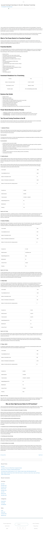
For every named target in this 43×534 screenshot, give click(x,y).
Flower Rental (3, 501)
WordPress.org (3, 515)
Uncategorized (4, 6)
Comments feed (3, 513)
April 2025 (2, 466)
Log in (2, 510)
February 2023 (3, 488)
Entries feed (3, 512)
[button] (23, 2)
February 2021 (3, 493)
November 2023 (4, 487)
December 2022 (4, 490)
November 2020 (4, 495)
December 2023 (4, 485)
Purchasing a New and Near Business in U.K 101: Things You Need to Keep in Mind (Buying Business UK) (18, 471)
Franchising (3, 502)
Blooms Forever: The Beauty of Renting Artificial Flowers (10, 469)
